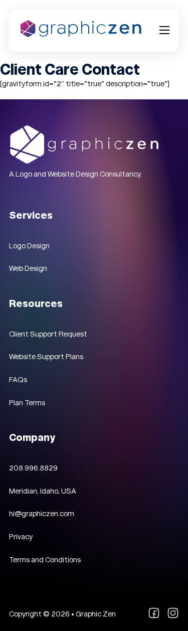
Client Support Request (48, 334)
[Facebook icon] (154, 616)
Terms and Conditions (45, 559)
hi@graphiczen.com (41, 513)
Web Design (28, 268)
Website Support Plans (46, 356)
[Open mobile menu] (164, 30)
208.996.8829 (33, 467)
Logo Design (29, 245)
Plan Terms (27, 402)
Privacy (21, 536)
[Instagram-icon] (173, 616)
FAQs (18, 379)
